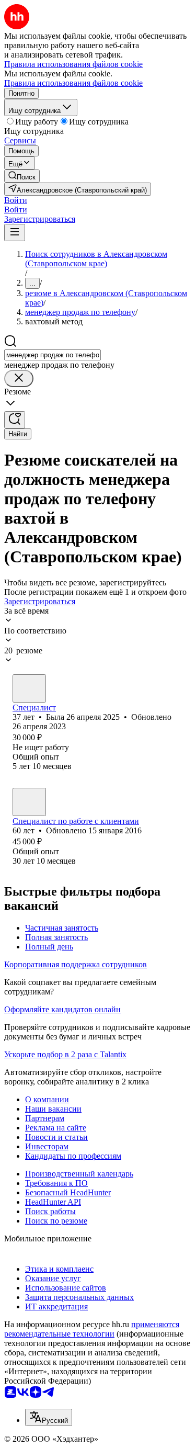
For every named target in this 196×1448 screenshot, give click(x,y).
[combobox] (52, 354)
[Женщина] (29, 688)
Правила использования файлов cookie (73, 82)
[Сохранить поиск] (14, 419)
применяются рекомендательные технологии (91, 1329)
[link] (22, 176)
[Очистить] (18, 378)
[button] (15, 200)
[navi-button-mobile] (14, 232)
